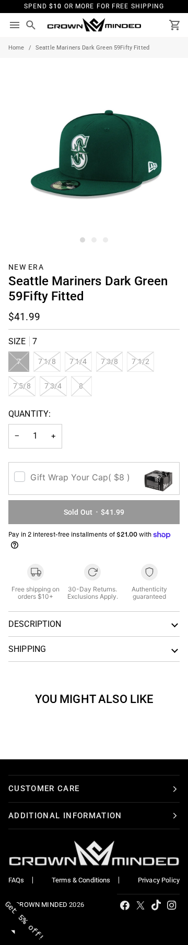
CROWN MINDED (41, 904)
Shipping (27, 649)
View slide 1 (82, 240)
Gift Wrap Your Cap (80, 477)
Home (16, 47)
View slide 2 (94, 240)
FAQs (16, 880)
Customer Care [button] (44, 788)
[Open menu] (14, 25)
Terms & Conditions (81, 880)
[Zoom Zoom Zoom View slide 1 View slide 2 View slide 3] (94, 152)
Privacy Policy (159, 880)
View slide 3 (105, 240)
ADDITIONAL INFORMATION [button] (65, 815)
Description (35, 624)
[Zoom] (19, 226)
